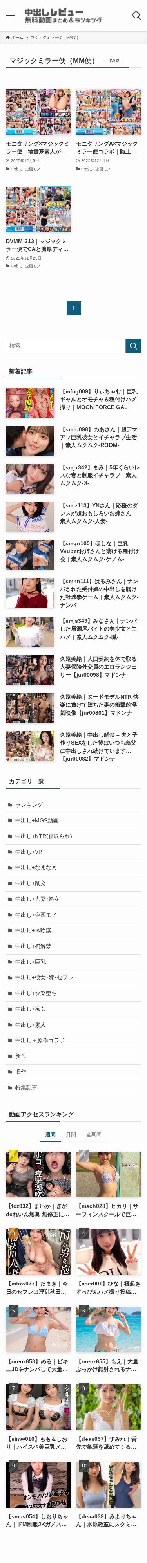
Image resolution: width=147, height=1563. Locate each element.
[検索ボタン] (136, 15)
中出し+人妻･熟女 (37, 899)
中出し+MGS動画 (36, 821)
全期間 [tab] (94, 1135)
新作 (20, 1056)
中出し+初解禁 (33, 946)
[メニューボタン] (10, 15)
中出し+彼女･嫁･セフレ (44, 978)
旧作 (20, 1072)
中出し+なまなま (36, 868)
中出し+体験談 (33, 931)
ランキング (29, 805)
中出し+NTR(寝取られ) (43, 836)
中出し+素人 (30, 1025)
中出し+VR (28, 852)
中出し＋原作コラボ (40, 1041)
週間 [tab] (50, 1135)
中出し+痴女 (30, 1009)
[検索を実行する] (133, 346)
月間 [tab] (71, 1135)
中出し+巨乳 (30, 962)
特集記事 (26, 1088)
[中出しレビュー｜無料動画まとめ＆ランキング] (73, 15)
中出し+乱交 (30, 883)
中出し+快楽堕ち (36, 993)
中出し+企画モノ (36, 915)
